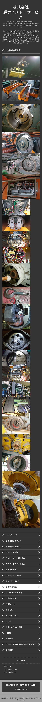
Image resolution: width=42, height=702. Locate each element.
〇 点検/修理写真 (9, 587)
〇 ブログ (6, 621)
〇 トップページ (9, 535)
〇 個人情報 (7, 650)
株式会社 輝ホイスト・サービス (21, 12)
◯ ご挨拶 (7, 633)
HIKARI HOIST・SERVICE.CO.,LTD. (20, 698)
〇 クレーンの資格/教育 (12, 593)
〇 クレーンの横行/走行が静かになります (19, 644)
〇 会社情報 (7, 639)
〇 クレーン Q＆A (10, 581)
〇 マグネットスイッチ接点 (13, 564)
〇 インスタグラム (10, 616)
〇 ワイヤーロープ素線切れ (13, 558)
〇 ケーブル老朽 (9, 570)
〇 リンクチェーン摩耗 (12, 575)
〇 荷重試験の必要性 (11, 547)
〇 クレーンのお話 (10, 552)
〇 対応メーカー (9, 604)
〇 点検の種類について (12, 541)
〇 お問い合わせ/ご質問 (12, 627)
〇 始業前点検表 (9, 598)
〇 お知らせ (7, 610)
